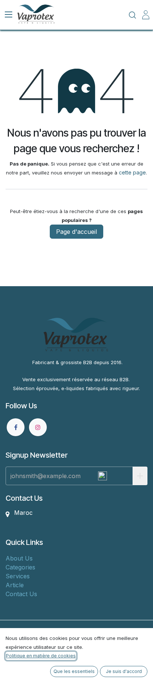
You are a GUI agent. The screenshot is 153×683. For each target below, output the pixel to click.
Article (15, 585)
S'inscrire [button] (140, 476)
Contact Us (21, 594)
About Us (19, 558)
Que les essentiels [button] (74, 671)
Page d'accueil (76, 231)
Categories (20, 567)
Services (18, 576)
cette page (132, 172)
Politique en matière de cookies (41, 656)
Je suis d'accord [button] (124, 671)
